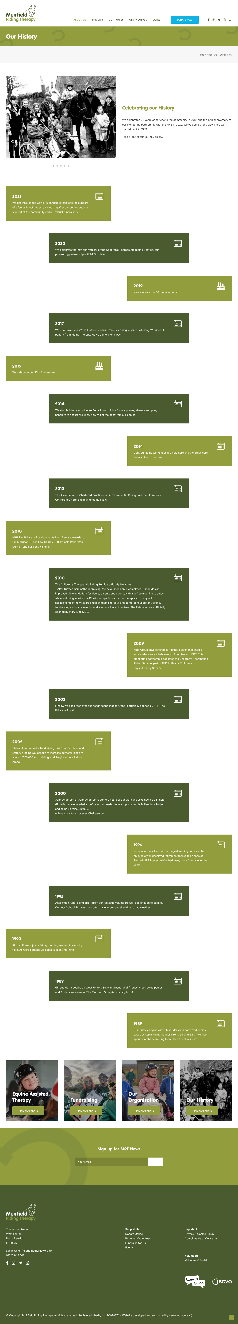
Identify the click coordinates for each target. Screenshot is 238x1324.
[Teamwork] (145, 1090)
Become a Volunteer (137, 1238)
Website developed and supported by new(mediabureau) (157, 1315)
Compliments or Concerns (201, 1238)
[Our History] (203, 1090)
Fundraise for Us (135, 1243)
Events (129, 1247)
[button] (221, 288)
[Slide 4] (65, 166)
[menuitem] (80, 13)
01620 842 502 (15, 1255)
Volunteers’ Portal (196, 1260)
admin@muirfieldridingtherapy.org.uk (29, 1250)
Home (201, 54)
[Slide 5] (69, 166)
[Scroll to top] (231, 1317)
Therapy (97, 19)
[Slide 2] (57, 166)
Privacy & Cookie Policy (199, 1234)
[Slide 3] (61, 166)
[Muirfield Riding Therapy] (21, 13)
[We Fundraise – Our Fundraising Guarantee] (87, 1090)
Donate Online (134, 1234)
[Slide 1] (53, 166)
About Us (80, 19)
